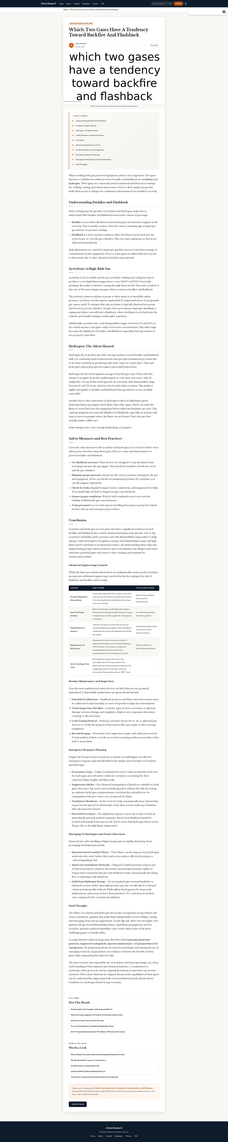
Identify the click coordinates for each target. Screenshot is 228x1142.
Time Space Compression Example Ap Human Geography (94, 1077)
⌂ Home (178, 4)
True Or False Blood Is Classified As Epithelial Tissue (92, 1026)
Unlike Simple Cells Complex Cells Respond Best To (91, 1009)
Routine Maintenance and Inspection (90, 150)
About (68, 4)
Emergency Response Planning (88, 155)
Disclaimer (86, 4)
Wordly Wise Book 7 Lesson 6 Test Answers (88, 1060)
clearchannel (48, 3)
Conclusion (80, 140)
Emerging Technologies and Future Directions (93, 159)
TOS (102, 4)
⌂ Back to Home (77, 1104)
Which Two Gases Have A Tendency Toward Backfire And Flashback (124, 1088)
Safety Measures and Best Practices (90, 135)
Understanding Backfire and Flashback (91, 121)
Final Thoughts (81, 164)
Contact (77, 4)
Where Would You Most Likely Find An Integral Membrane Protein (98, 1054)
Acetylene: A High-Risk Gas (86, 126)
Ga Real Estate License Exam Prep (85, 1066)
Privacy (95, 4)
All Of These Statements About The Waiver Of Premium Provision (98, 1032)
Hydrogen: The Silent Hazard (87, 130)
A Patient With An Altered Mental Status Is (88, 1071)
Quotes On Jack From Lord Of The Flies (87, 1020)
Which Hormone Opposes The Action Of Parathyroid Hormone (97, 1015)
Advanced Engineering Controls (88, 145)
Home (61, 4)
